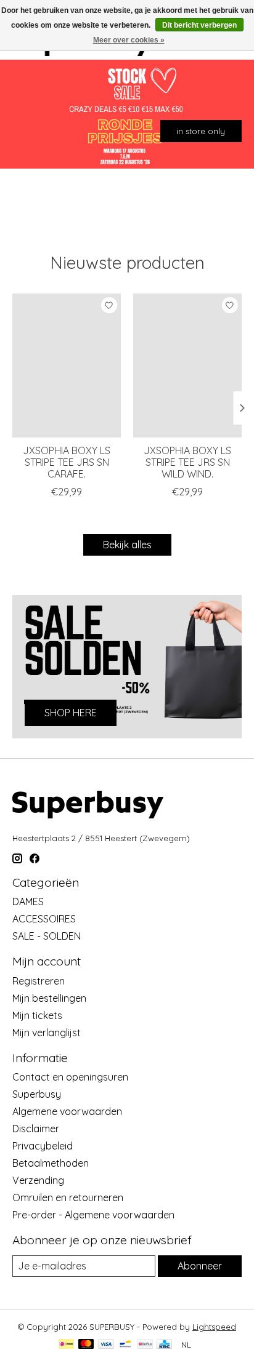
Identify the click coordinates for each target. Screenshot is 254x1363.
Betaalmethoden (50, 1163)
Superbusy (36, 1094)
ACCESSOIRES (44, 919)
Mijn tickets (37, 1015)
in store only (200, 130)
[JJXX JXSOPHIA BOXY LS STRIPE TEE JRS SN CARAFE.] (66, 366)
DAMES (28, 901)
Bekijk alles (127, 544)
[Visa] (106, 1345)
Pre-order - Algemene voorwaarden (93, 1215)
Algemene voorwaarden (67, 1111)
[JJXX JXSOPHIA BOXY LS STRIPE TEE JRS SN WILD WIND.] (187, 366)
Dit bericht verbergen (199, 25)
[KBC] (164, 1345)
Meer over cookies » (129, 40)
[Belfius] (145, 1345)
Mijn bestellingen (49, 998)
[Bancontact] (125, 1345)
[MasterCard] (86, 1345)
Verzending (38, 1180)
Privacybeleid (42, 1146)
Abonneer (200, 1266)
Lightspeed (214, 1327)
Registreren (38, 981)
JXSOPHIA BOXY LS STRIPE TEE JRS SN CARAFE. (66, 463)
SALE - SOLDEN (46, 936)
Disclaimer (35, 1128)
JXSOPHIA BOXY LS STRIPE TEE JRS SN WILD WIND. (187, 463)
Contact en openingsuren (70, 1077)
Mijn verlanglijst (46, 1032)
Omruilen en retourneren (67, 1197)
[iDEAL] (66, 1345)
